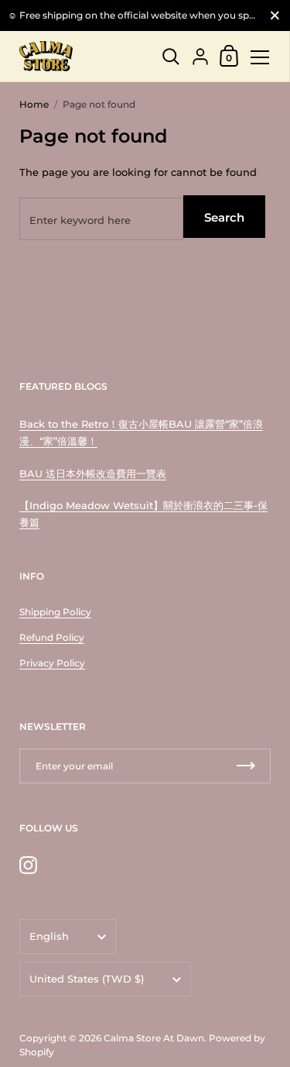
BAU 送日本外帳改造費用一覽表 (92, 473)
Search (224, 217)
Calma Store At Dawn (154, 1038)
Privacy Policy (52, 663)
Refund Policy (51, 637)
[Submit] (246, 766)
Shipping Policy (55, 612)
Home (34, 104)
